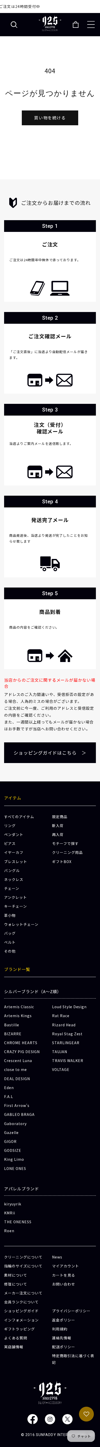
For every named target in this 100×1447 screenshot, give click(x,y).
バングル (12, 870)
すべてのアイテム (19, 816)
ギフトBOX (62, 861)
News (57, 1256)
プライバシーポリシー (71, 1310)
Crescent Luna (18, 1060)
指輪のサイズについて (23, 1265)
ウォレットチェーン (21, 924)
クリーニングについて (23, 1256)
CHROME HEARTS (20, 1042)
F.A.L (8, 1096)
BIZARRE (13, 1033)
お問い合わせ (63, 1284)
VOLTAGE (60, 1069)
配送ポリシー (63, 1346)
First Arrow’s (16, 1105)
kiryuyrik (12, 1203)
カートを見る (63, 1275)
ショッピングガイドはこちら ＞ (50, 752)
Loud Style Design (69, 1006)
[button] (14, 24)
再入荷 (58, 834)
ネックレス (13, 879)
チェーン (11, 888)
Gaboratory (15, 1123)
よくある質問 (15, 1337)
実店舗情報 (13, 1346)
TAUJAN (59, 1051)
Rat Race (60, 1015)
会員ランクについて (21, 1301)
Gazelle (11, 1132)
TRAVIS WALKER (67, 1060)
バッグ (10, 933)
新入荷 (58, 825)
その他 (10, 951)
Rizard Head (64, 1024)
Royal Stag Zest (67, 1033)
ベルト (10, 942)
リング (10, 825)
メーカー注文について (23, 1292)
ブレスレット (15, 861)
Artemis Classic (19, 1006)
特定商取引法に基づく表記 (73, 1359)
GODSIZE (12, 1150)
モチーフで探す (65, 843)
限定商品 (59, 816)
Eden (9, 1087)
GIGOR (10, 1141)
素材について (15, 1275)
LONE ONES (15, 1168)
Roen (9, 1230)
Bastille (11, 1024)
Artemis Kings (18, 1015)
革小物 (10, 915)
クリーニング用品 (67, 852)
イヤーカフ (13, 852)
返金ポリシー (63, 1320)
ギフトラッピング (19, 1328)
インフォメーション (21, 1320)
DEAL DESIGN (17, 1078)
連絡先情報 (61, 1337)
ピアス (10, 843)
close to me (15, 1069)
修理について (15, 1284)
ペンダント (13, 834)
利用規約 (59, 1328)
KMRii (9, 1212)
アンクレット (15, 897)
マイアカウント (65, 1265)
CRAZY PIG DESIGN (22, 1051)
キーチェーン (15, 906)
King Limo (14, 1159)
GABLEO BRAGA (19, 1114)
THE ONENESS (18, 1221)
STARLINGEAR (65, 1042)
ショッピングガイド (21, 1310)
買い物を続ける (50, 118)
